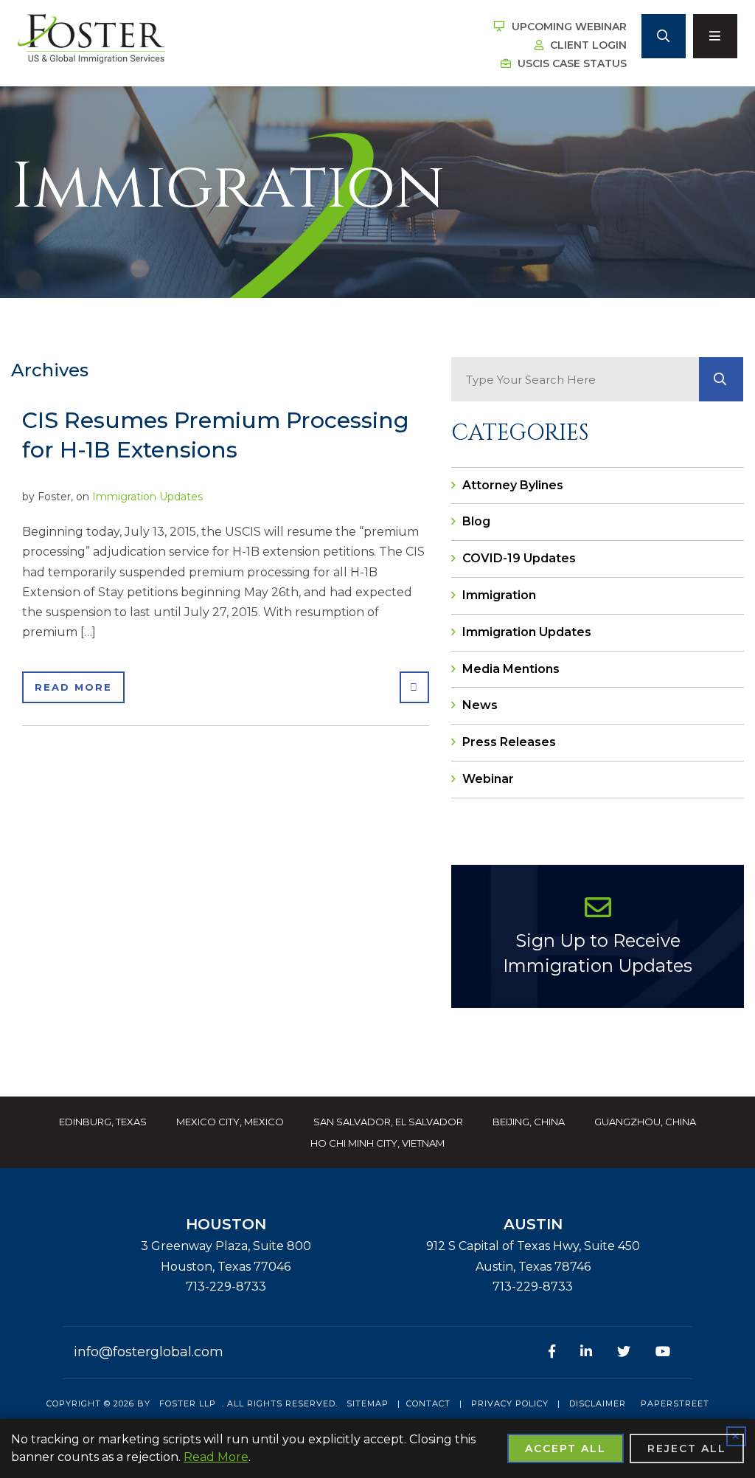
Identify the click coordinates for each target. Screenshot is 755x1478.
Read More (73, 687)
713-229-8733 (226, 1287)
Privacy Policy (510, 1403)
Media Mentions (511, 669)
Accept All (565, 1448)
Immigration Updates (147, 496)
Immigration (499, 595)
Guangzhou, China (645, 1122)
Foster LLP (187, 1403)
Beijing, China (529, 1122)
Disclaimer (597, 1403)
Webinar (488, 779)
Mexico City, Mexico (230, 1122)
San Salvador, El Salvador (388, 1122)
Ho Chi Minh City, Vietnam (377, 1143)
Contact (428, 1403)
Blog (476, 521)
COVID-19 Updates (519, 558)
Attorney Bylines (512, 485)
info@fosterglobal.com (148, 1352)
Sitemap (368, 1403)
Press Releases (509, 742)
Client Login (587, 45)
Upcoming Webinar (568, 26)
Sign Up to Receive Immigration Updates (597, 953)
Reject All (686, 1448)
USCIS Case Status (571, 63)
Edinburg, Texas (103, 1122)
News (480, 705)
